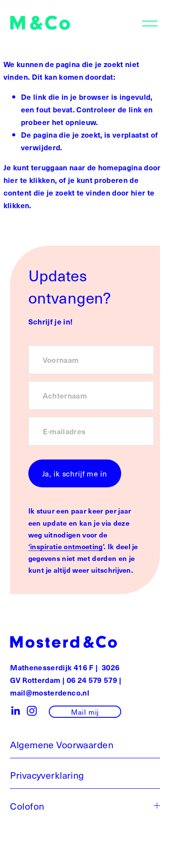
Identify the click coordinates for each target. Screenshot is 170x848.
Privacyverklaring (47, 774)
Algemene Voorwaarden (61, 744)
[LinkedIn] (15, 711)
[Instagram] (32, 711)
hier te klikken (29, 180)
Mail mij (85, 711)
